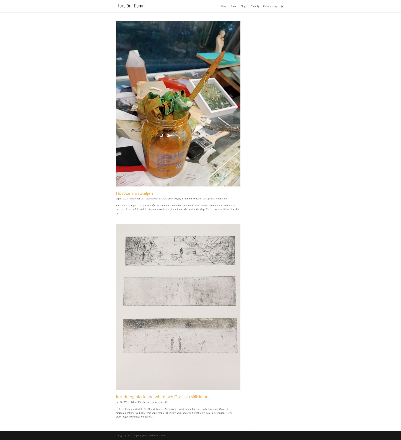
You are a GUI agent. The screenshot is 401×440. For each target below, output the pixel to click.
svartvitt (162, 402)
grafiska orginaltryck (169, 198)
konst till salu (200, 198)
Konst (233, 6)
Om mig (255, 6)
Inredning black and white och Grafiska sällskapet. (163, 397)
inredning (187, 198)
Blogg (244, 6)
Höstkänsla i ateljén (134, 193)
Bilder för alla (137, 198)
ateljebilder (152, 198)
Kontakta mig (270, 6)
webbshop (221, 198)
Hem (223, 6)
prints (211, 198)
